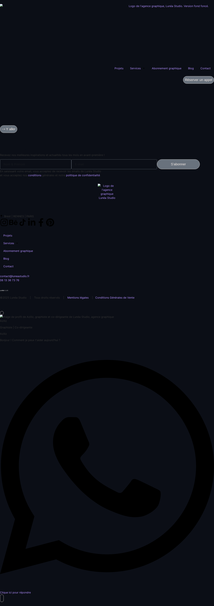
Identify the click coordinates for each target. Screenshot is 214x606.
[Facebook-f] (41, 222)
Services (135, 68)
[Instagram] (4, 222)
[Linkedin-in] (32, 222)
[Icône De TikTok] (22, 222)
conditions (34, 175)
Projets (119, 68)
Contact (205, 68)
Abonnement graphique (166, 68)
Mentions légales (78, 297)
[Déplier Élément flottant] (2, 598)
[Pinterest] (50, 222)
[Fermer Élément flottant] (2, 313)
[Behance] (13, 222)
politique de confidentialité (83, 175)
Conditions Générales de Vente (114, 297)
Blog (191, 68)
